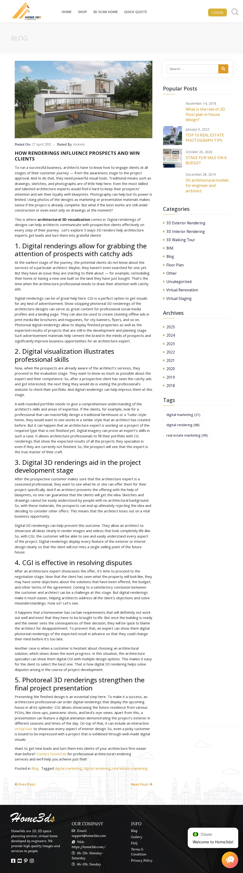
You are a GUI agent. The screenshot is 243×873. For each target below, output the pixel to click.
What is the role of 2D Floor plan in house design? (205, 115)
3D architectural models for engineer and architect (207, 185)
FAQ (134, 843)
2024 (170, 335)
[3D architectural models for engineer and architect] (172, 180)
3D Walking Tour (180, 239)
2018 (170, 385)
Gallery (136, 837)
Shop (82, 11)
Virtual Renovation (182, 290)
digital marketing (68, 768)
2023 (170, 343)
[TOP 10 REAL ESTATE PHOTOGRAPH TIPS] (172, 135)
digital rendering (97, 768)
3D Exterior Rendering (185, 223)
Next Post (140, 784)
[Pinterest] (26, 861)
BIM (169, 248)
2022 (170, 352)
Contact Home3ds (51, 753)
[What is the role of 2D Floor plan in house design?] (172, 109)
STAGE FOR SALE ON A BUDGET (206, 160)
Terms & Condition (138, 851)
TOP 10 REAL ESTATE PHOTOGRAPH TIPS (205, 137)
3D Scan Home (105, 11)
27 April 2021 (41, 144)
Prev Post (26, 784)
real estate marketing (130, 768)
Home (67, 11)
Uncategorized (179, 281)
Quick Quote (135, 11)
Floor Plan (175, 265)
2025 (170, 327)
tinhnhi (79, 144)
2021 (170, 360)
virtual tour (24, 728)
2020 (170, 368)
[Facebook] (13, 861)
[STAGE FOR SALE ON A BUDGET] (172, 158)
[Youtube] (20, 861)
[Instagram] (32, 861)
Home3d (33, 818)
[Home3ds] (26, 11)
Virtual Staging (179, 298)
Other (171, 273)
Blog (35, 768)
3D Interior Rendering (185, 231)
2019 (170, 377)
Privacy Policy (141, 861)
